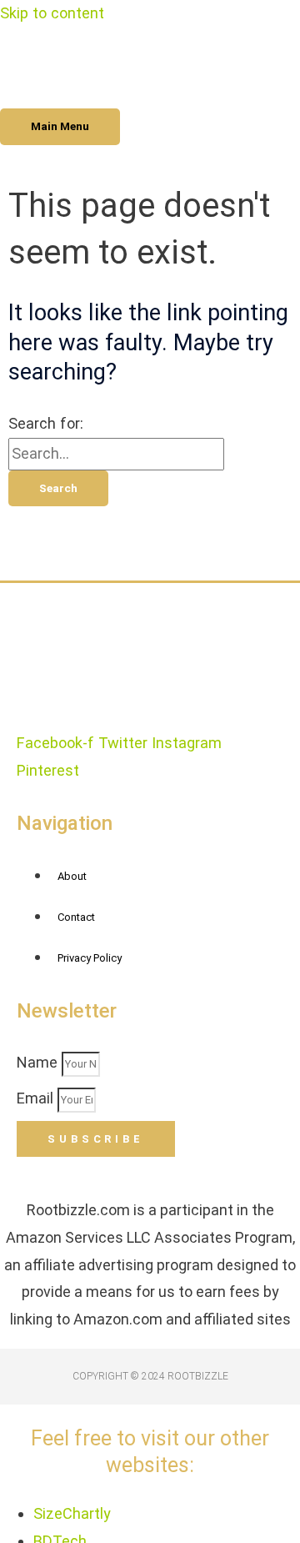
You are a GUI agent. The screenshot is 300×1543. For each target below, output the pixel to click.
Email (37, 1098)
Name (39, 1062)
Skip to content (52, 13)
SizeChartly (72, 1513)
